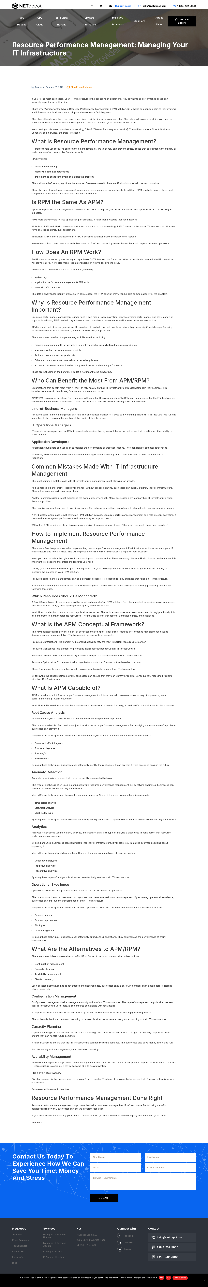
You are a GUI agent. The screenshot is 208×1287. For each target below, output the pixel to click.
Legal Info (17, 1257)
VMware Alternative (89, 21)
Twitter (127, 1249)
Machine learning (44, 813)
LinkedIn (128, 1242)
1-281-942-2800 (167, 1256)
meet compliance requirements (101, 320)
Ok (161, 1278)
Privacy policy (180, 1278)
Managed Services (117, 21)
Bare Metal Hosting (61, 21)
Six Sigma (40, 925)
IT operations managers (44, 431)
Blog (14, 1262)
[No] (204, 1280)
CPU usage (52, 605)
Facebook (128, 1235)
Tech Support (19, 1245)
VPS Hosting (21, 21)
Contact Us (18, 1251)
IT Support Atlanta (53, 1251)
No (168, 1278)
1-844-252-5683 (167, 1247)
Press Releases (20, 1240)
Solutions (139, 21)
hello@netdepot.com (170, 1237)
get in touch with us (109, 1115)
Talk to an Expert (183, 21)
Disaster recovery (44, 979)
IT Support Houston (53, 1257)
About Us (159, 21)
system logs (41, 277)
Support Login (123, 6)
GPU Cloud (39, 21)
